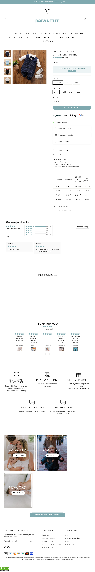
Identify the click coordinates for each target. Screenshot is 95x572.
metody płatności (63, 211)
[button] (57, 58)
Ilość (55, 98)
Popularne (32, 33)
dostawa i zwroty (63, 206)
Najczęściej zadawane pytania (51, 544)
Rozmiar (56, 88)
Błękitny (68, 82)
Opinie (67, 541)
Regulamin (45, 535)
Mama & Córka (60, 33)
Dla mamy (71, 37)
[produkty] (20, 453)
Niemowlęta (77, 33)
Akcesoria (47, 41)
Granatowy (58, 82)
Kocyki (82, 37)
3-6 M (64, 92)
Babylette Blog (69, 544)
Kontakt (67, 535)
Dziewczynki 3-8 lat (20, 37)
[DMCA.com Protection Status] (4, 571)
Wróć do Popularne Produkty (49, 514)
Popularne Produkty (66, 52)
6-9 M (71, 92)
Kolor (56, 78)
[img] (19, 246)
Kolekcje (56, 52)
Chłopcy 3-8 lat (42, 37)
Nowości (45, 33)
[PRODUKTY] (18, 490)
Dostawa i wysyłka (47, 541)
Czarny (76, 82)
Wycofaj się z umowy (48, 547)
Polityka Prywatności (48, 538)
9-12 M (79, 92)
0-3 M (56, 92)
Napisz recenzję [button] (82, 227)
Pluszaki (58, 37)
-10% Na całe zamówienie (72, 538)
